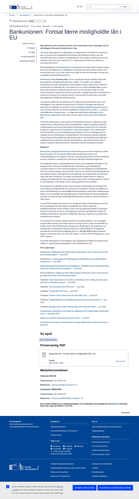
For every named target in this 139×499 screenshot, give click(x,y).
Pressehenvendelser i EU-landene (64, 431)
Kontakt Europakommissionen (62, 464)
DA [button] (81, 7)
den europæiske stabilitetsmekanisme (86, 107)
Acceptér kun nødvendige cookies (115, 488)
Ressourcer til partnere (59, 472)
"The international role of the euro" (61, 287)
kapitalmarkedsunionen (62, 151)
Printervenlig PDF (28, 57)
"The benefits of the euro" (58, 291)
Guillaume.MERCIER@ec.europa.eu (66, 398)
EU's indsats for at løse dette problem (75, 130)
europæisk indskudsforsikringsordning (55, 75)
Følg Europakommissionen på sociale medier (68, 468)
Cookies (95, 468)
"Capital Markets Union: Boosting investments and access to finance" (74, 300)
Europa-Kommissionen (101, 442)
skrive (116, 404)
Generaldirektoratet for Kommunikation (107, 427)
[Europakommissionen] (21, 6)
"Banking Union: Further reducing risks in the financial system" (72, 307)
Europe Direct (56, 435)
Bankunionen (45, 151)
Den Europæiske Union (101, 454)
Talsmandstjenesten (58, 427)
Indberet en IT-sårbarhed (60, 476)
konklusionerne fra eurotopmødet (69, 67)
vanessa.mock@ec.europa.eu (63, 385)
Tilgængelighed (98, 431)
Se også (32, 52)
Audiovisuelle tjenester (100, 450)
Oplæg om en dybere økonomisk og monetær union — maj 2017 (65, 318)
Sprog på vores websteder (102, 464)
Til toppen (31, 48)
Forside (12, 15)
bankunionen (86, 110)
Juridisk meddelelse (99, 476)
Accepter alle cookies (84, 488)
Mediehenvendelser (27, 61)
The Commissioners (99, 446)
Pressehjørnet (24, 15)
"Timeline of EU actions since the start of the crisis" (67, 295)
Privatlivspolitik (97, 472)
